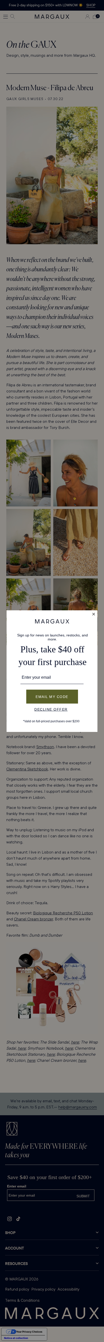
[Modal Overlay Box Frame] (52, 671)
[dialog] (52, 671)
